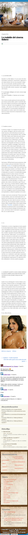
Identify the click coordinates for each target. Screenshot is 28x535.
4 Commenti (9, 521)
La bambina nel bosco (8, 484)
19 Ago (4, 433)
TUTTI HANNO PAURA (9, 512)
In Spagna (6, 482)
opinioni (5, 491)
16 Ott (5, 513)
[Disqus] (14, 383)
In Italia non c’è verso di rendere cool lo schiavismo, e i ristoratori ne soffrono (13, 519)
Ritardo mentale (7, 496)
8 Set (5, 521)
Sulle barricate (6, 431)
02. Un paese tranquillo (17, 409)
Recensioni (6, 494)
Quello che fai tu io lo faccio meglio (11, 492)
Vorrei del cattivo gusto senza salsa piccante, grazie (15, 360)
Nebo (15, 351)
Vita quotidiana (7, 502)
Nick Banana (6, 489)
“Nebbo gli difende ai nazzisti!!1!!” (11, 437)
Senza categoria (7, 351)
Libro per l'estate (7, 487)
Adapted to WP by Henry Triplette (14, 532)
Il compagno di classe (8, 481)
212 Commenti (9, 445)
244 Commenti (9, 439)
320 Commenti (9, 433)
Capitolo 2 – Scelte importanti (10, 357)
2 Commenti (9, 513)
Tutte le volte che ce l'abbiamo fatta (11, 500)
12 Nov (4, 445)
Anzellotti (10, 205)
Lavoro (5, 486)
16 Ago (4, 439)
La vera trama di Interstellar (10, 444)
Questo (9, 165)
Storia (5, 499)
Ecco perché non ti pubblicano (10, 479)
